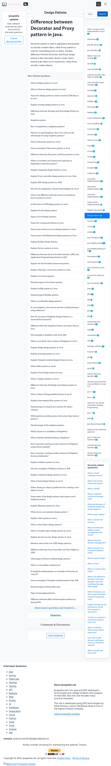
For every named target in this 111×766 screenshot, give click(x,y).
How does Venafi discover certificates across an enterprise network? (96, 641)
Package (91, 90)
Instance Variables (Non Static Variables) (96, 76)
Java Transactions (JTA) (95, 268)
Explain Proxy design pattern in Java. (47, 372)
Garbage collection (95, 346)
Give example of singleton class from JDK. (49, 335)
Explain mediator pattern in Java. (45, 462)
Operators (92, 96)
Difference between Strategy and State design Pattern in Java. (55, 112)
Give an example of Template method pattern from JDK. (55, 580)
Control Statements (95, 118)
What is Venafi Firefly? (96, 558)
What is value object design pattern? (46, 524)
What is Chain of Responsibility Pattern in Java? (51, 394)
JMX (89, 316)
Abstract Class (93, 140)
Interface (92, 134)
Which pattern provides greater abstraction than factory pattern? (55, 417)
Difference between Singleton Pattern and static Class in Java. (55, 327)
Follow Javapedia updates (67, 713)
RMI (89, 300)
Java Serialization (94, 283)
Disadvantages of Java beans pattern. (47, 282)
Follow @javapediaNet (14, 40)
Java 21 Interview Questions (93, 438)
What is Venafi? (94, 488)
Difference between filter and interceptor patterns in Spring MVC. (53, 600)
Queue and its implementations (94, 203)
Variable (91, 64)
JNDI (90, 294)
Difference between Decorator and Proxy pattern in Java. (55, 154)
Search (102, 13)
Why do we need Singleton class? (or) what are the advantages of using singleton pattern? (52, 134)
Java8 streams (93, 363)
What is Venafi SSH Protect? (95, 520)
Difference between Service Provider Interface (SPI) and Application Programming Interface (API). (55, 255)
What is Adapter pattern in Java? (45, 379)
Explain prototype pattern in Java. (45, 353)
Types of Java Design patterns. (44, 216)
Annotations (93, 335)
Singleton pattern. (38, 120)
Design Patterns (94, 215)
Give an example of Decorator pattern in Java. (50, 148)
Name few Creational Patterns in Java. (47, 223)
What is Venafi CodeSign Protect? (95, 474)
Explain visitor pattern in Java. (44, 518)
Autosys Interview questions (94, 375)
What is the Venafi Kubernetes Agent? (95, 482)
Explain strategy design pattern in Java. (48, 104)
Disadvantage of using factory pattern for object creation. (51, 408)
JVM (89, 357)
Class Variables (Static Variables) (95, 83)
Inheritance (92, 39)
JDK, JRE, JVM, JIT (94, 45)
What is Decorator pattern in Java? (46, 142)
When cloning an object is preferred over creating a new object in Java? (55, 488)
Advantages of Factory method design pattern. (51, 558)
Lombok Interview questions (94, 446)
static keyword (93, 262)
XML (90, 341)
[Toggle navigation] (105, 4)
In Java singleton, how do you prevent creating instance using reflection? (55, 308)
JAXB (90, 305)
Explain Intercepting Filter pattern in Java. (49, 400)
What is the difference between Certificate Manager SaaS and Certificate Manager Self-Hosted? (96, 581)
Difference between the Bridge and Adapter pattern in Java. (54, 386)
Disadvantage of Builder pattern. (45, 295)
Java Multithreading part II (96, 250)
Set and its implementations (94, 195)
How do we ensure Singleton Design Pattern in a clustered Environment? (51, 318)
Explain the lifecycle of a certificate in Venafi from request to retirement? (97, 608)
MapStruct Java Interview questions (96, 430)
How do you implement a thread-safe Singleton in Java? (55, 189)
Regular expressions (95, 210)
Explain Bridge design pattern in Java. (47, 347)
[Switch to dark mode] (25, 4)
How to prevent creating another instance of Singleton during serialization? (54, 454)
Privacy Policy (64, 758)
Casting (91, 226)
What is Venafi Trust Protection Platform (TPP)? (96, 550)
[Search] (98, 4)
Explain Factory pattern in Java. (44, 248)
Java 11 (91, 392)
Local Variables (93, 69)
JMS (89, 311)
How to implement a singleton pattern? (48, 126)
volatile (91, 232)
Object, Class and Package (93, 57)
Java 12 (90, 397)
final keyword (93, 256)
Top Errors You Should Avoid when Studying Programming (95, 405)
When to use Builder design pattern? (46, 301)
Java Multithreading (96, 243)
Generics (55, 615)
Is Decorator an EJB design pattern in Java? (49, 204)
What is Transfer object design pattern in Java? (51, 531)
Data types (92, 107)
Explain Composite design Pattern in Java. (49, 170)
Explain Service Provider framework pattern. (50, 263)
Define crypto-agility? (96, 514)
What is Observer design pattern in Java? (48, 89)
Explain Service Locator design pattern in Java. (51, 537)
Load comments (55, 635)
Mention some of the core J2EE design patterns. (51, 543)
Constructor (93, 129)
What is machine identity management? (97, 541)
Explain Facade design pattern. (44, 210)
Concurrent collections (95, 276)
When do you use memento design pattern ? (49, 512)
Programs (91, 352)
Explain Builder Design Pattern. (44, 242)
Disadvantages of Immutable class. (46, 587)
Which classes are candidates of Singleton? (49, 431)
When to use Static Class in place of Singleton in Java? (54, 341)
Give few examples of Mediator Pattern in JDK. (51, 468)
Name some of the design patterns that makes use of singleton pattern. (53, 498)
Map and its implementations (94, 187)
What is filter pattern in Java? (43, 366)
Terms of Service (80, 758)
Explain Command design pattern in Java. (49, 475)
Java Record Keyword (96, 424)
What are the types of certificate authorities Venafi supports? (96, 506)
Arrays (91, 151)
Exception (92, 168)
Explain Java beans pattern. (43, 276)
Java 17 (90, 413)
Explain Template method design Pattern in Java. (52, 360)
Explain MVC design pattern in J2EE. (46, 182)
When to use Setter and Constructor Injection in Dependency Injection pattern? (51, 162)
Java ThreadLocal (94, 237)
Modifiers (92, 101)
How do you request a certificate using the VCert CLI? (96, 619)
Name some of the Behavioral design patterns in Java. (54, 235)
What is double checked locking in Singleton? (50, 437)
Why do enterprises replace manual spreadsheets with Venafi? (95, 531)
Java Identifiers (93, 50)
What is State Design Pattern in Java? (47, 481)
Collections (92, 173)
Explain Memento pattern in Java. (45, 505)
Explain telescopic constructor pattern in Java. (51, 270)
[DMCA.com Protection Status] (19, 763)
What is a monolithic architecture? (46, 565)
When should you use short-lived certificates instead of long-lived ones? (96, 595)
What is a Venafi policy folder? (97, 570)
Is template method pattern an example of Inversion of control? (54, 572)
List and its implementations (94, 180)
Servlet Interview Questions (93, 323)
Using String (93, 162)
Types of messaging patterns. (43, 593)
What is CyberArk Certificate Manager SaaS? (96, 496)
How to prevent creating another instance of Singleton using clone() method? (54, 445)
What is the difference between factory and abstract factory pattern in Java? (53, 196)
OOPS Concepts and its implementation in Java (96, 31)
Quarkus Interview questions (94, 454)
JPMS (90, 418)
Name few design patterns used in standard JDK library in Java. (55, 97)
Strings (91, 157)
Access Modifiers (94, 123)
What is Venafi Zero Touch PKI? (95, 651)
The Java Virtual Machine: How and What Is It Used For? (96, 384)
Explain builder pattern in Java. (44, 288)
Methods (91, 112)
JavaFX (90, 368)
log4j (90, 329)
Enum (90, 146)
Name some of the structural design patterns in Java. (53, 229)
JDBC (90, 289)
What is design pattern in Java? (44, 83)
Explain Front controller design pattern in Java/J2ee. (54, 176)
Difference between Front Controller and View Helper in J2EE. (55, 551)
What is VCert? (93, 563)
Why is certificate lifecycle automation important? (96, 630)
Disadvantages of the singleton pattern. (48, 425)
